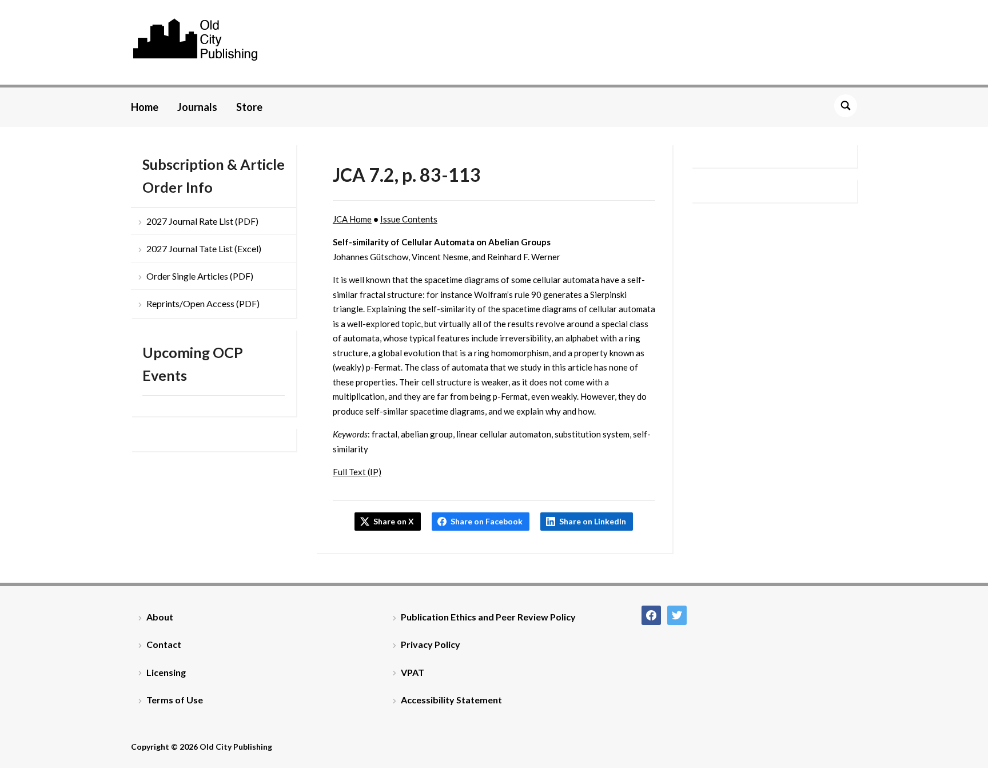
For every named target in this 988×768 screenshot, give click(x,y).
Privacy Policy (430, 644)
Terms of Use (174, 699)
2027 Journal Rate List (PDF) (202, 221)
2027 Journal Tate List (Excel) (203, 248)
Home (144, 107)
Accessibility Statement (451, 699)
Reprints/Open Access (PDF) (203, 303)
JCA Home (352, 219)
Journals (197, 107)
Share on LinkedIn (592, 521)
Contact (163, 644)
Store (249, 107)
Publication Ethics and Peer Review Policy (488, 616)
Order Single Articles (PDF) (199, 275)
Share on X (393, 521)
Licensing (166, 672)
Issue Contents (408, 219)
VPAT (412, 672)
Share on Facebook (487, 521)
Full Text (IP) (357, 472)
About (159, 616)
